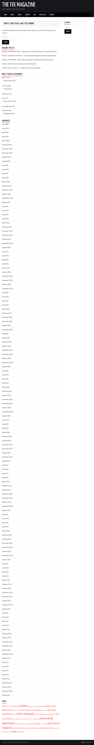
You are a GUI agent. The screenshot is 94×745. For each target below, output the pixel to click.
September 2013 (7, 654)
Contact (52, 15)
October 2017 (6, 453)
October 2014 (6, 601)
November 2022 (7, 280)
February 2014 (7, 633)
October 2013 (6, 650)
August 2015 (6, 559)
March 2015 (6, 580)
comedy (32, 710)
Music (19, 15)
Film (34, 15)
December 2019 (7, 350)
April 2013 (5, 674)
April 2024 (5, 219)
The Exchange (43, 723)
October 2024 (6, 194)
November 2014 (7, 596)
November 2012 (7, 691)
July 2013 (5, 662)
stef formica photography (27, 723)
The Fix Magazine (19, 5)
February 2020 (7, 342)
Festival (37, 710)
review (43, 718)
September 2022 (7, 288)
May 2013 (5, 670)
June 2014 (5, 617)
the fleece (15, 728)
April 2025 (5, 177)
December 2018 (7, 399)
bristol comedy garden (39, 706)
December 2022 (7, 276)
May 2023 (5, 260)
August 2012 (6, 695)
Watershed (8, 731)
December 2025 (7, 149)
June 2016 (5, 518)
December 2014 (7, 592)
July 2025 (5, 165)
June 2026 (5, 128)
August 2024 (6, 202)
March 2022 (6, 309)
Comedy (6, 89)
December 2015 (7, 543)
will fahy (21, 732)
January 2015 (6, 588)
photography (36, 719)
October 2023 (6, 239)
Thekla (21, 728)
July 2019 (5, 370)
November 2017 (7, 449)
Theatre (27, 15)
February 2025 (7, 186)
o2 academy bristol (24, 719)
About (12, 15)
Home (5, 15)
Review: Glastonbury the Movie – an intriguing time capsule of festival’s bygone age (29, 55)
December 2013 (7, 642)
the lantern (26, 728)
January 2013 (6, 687)
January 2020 (6, 346)
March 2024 (6, 223)
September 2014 (7, 605)
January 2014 (6, 637)
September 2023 (7, 243)
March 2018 (6, 432)
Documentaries (8, 101)
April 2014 (5, 625)
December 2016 (7, 494)
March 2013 (6, 679)
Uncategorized (7, 106)
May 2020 (5, 334)
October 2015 (6, 551)
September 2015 (7, 555)
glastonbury (6, 714)
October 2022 (6, 284)
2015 (4, 706)
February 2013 (7, 683)
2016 (7, 706)
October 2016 (6, 502)
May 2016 (5, 522)
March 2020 (6, 338)
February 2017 (7, 486)
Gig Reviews (7, 80)
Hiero (82, 742)
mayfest (48, 714)
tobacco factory (48, 728)
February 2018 (7, 436)
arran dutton (16, 706)
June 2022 (5, 297)
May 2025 (5, 173)
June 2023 (5, 255)
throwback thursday (35, 728)
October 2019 (6, 358)
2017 (10, 706)
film (41, 710)
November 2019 (7, 354)
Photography (7, 113)
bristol (23, 705)
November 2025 (7, 153)
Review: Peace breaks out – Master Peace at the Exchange (21, 68)
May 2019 (5, 379)
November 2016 (7, 498)
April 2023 (5, 264)
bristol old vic (8, 710)
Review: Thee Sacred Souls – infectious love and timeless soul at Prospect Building (29, 51)
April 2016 (5, 527)
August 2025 (6, 161)
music (53, 714)
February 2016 (7, 535)
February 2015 (7, 584)
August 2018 (6, 416)
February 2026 (7, 145)
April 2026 (5, 136)
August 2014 (6, 609)
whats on (15, 731)
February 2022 (7, 313)
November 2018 (7, 403)
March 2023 (6, 268)
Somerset (17, 723)
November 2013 (7, 646)
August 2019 (6, 366)
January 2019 (6, 395)
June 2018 (5, 420)
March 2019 (6, 387)
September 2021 (7, 329)
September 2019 (7, 362)
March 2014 (6, 629)
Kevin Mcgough (25, 713)
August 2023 (6, 247)
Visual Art (42, 15)
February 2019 (7, 391)
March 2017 (6, 481)
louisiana (36, 714)
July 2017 (5, 465)
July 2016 (5, 514)
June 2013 (5, 666)
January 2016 (6, 539)
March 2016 (6, 531)
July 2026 (5, 124)
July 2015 (5, 564)
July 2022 (5, 292)
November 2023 (7, 235)
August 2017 (6, 461)
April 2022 (5, 305)
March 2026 (6, 140)
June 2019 (5, 375)
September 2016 (7, 506)
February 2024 (7, 227)
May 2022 (5, 301)
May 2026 (5, 132)
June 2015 (5, 568)
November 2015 (7, 547)
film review (44, 710)
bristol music (51, 706)
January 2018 (6, 440)
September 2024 (7, 198)
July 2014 (5, 613)
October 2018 (6, 407)
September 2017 (7, 457)
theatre (37, 724)
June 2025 (5, 169)
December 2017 (7, 444)
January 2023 (6, 272)
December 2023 (7, 231)
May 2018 (5, 424)
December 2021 (7, 317)
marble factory (42, 714)
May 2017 (5, 473)
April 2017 (5, 477)
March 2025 (6, 182)
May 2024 (5, 214)
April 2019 (5, 383)
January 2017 (6, 490)
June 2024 (5, 210)
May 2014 (5, 621)
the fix (50, 723)
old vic (31, 719)
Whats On (5, 94)
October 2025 (6, 157)
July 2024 (5, 206)
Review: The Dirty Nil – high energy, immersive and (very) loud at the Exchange (28, 60)
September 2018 (7, 412)
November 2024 (7, 190)
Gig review (51, 710)
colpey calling (17, 710)
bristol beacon (31, 706)
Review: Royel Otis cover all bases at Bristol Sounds (19, 64)
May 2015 (5, 572)
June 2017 (5, 469)
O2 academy (16, 719)
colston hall (25, 710)
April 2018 (5, 428)
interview (14, 714)
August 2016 (6, 510)
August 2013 (6, 658)
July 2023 (5, 251)
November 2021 (7, 321)
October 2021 (6, 325)
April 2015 (5, 576)
